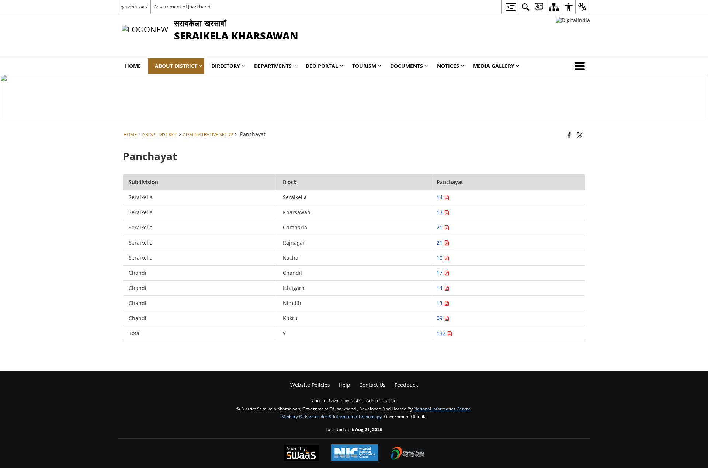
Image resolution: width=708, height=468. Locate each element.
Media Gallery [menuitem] (493, 65)
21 (440, 227)
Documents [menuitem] (406, 65)
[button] (581, 66)
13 (440, 212)
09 (440, 318)
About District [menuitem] (176, 65)
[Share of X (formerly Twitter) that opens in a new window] (579, 135)
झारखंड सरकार (134, 6)
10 (440, 257)
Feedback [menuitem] (406, 384)
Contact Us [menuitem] (372, 384)
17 (440, 272)
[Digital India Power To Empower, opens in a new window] (407, 453)
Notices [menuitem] (448, 65)
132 (442, 333)
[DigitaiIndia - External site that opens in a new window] (573, 20)
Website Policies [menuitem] (310, 384)
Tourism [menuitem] (364, 65)
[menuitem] (510, 7)
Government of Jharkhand (182, 6)
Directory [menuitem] (225, 65)
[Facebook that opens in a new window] (569, 135)
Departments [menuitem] (273, 65)
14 (440, 197)
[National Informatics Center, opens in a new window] (355, 453)
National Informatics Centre (442, 409)
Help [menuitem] (344, 384)
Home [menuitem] (133, 65)
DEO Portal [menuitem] (322, 65)
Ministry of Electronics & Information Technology (331, 416)
